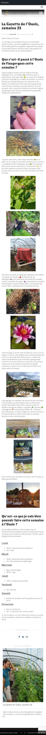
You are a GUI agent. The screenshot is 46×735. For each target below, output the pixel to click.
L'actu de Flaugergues (23, 34)
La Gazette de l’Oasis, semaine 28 (17, 704)
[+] (23, 675)
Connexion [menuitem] (5, 2)
